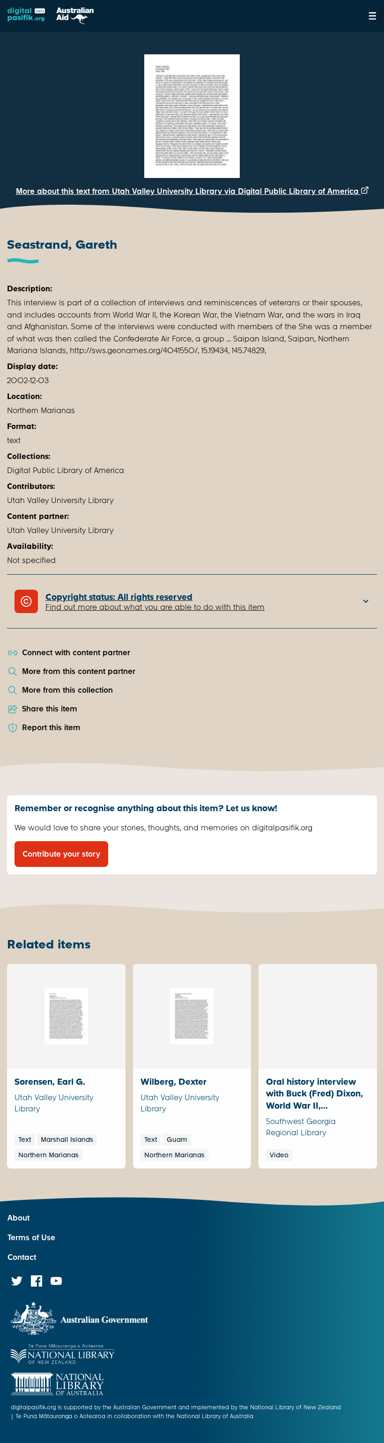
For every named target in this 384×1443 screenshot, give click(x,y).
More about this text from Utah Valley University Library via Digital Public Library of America (188, 191)
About (18, 1218)
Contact (21, 1257)
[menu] (372, 15)
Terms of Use (31, 1238)
